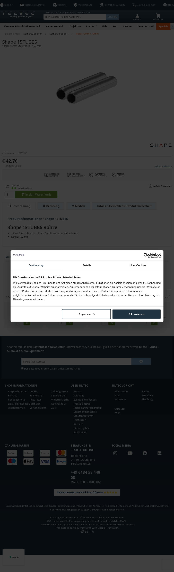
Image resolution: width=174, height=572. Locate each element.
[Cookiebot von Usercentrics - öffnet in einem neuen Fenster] (146, 255)
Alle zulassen (136, 313)
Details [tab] (87, 265)
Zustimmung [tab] (36, 265)
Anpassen (85, 313)
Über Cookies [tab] (138, 265)
